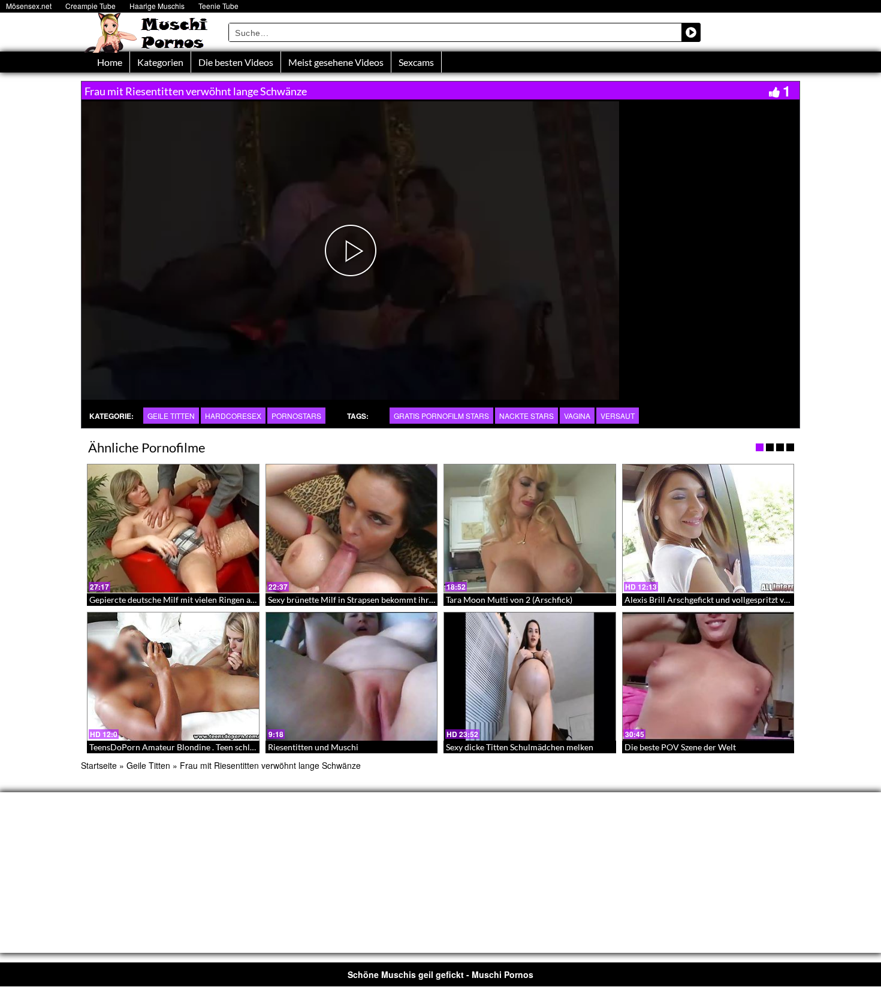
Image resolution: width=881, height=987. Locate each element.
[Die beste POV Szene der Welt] (708, 676)
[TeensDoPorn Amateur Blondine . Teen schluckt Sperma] (173, 676)
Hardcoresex (233, 416)
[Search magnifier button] (691, 32)
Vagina (577, 416)
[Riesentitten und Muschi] (351, 676)
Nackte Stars (526, 416)
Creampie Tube (90, 5)
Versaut (618, 416)
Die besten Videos (235, 62)
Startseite (99, 765)
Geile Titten (171, 416)
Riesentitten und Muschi (313, 747)
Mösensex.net (29, 5)
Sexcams (416, 62)
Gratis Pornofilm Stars (441, 416)
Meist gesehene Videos (336, 62)
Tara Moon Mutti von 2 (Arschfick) (509, 599)
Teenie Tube (218, 5)
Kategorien (160, 62)
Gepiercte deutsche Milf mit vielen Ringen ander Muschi (193, 599)
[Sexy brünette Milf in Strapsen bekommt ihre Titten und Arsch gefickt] (351, 528)
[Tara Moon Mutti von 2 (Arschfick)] (529, 528)
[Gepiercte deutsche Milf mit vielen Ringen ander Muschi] (173, 528)
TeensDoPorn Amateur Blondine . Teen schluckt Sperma (192, 747)
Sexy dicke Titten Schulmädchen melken (519, 747)
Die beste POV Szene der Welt (680, 747)
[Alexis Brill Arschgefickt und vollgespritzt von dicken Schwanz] (708, 528)
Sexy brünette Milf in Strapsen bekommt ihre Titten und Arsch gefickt (396, 599)
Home (109, 62)
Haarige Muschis (157, 5)
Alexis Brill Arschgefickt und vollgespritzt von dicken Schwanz (739, 599)
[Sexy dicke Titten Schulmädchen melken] (529, 676)
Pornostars (296, 416)
